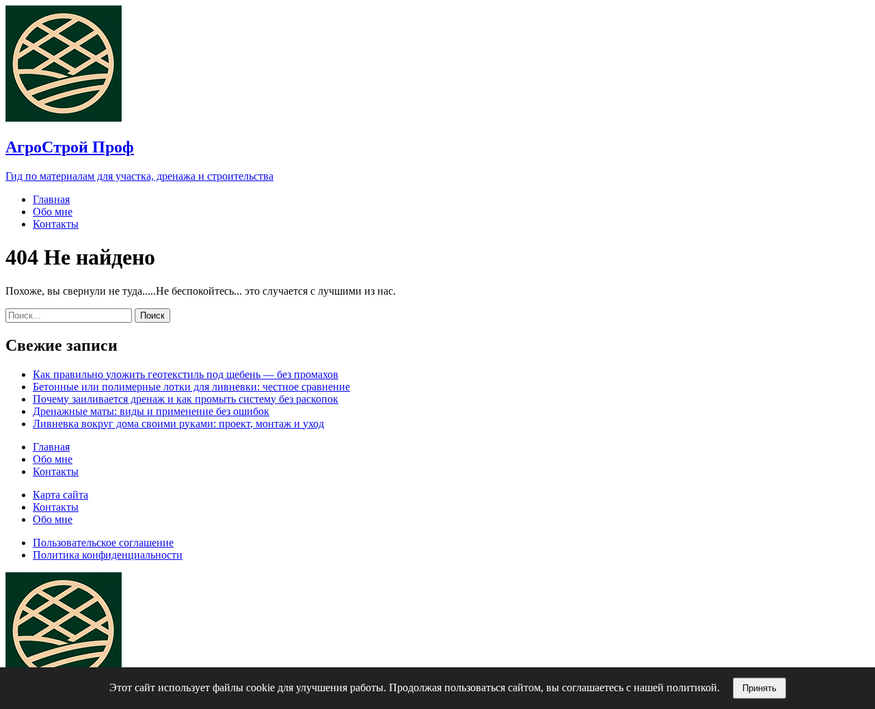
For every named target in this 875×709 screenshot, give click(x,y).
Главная (51, 199)
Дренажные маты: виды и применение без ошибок (151, 411)
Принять (759, 688)
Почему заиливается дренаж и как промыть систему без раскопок (185, 399)
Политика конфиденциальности (108, 555)
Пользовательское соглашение (103, 542)
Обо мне (52, 211)
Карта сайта (60, 494)
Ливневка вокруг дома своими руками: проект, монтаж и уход (178, 423)
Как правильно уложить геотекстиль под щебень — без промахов (185, 374)
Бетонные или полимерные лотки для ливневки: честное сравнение (191, 386)
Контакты (56, 224)
